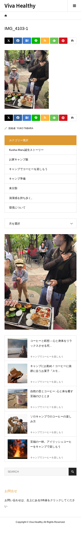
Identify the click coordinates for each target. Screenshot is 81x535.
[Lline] (36, 41)
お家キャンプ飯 (18, 159)
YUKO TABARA (25, 128)
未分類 (13, 188)
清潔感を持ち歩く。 (21, 198)
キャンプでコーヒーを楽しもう (28, 169)
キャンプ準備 (17, 178)
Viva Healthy (20, 5)
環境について (17, 207)
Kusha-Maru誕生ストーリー (26, 149)
